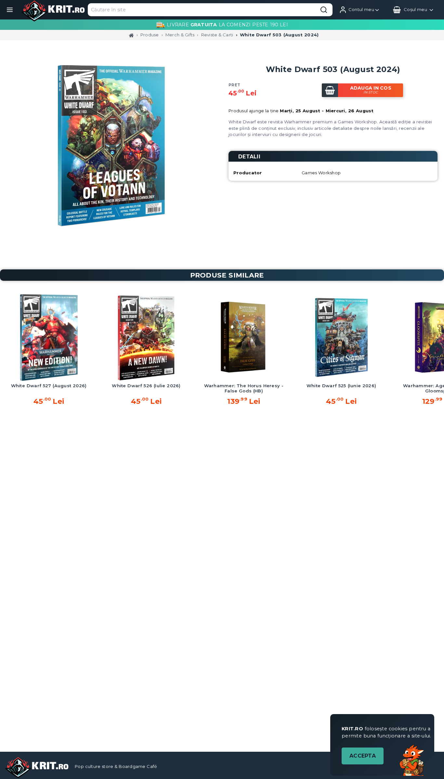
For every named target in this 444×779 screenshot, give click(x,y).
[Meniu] (10, 10)
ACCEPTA (362, 756)
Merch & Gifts (179, 34)
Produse (149, 34)
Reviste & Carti (217, 34)
